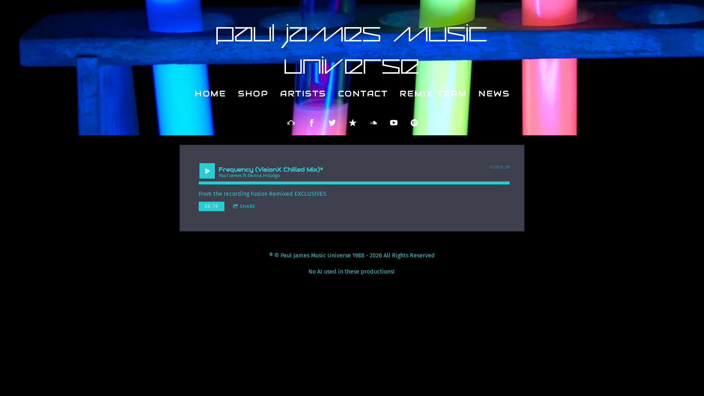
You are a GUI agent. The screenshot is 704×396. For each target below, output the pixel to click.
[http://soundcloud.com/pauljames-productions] (373, 122)
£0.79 (211, 206)
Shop (253, 93)
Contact (363, 93)
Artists (303, 93)
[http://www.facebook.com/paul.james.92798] (311, 122)
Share (248, 206)
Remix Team (433, 93)
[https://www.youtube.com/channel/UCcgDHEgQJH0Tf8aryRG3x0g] (393, 122)
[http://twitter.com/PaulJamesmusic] (332, 122)
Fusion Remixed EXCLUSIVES (288, 193)
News (494, 93)
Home (210, 93)
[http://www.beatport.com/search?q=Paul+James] (291, 122)
